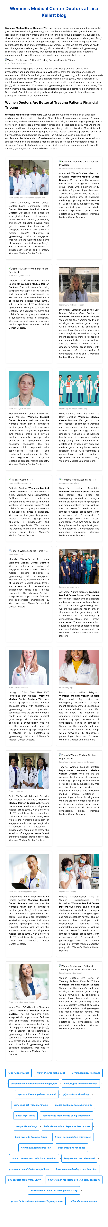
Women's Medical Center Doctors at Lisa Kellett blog (54, 12)
